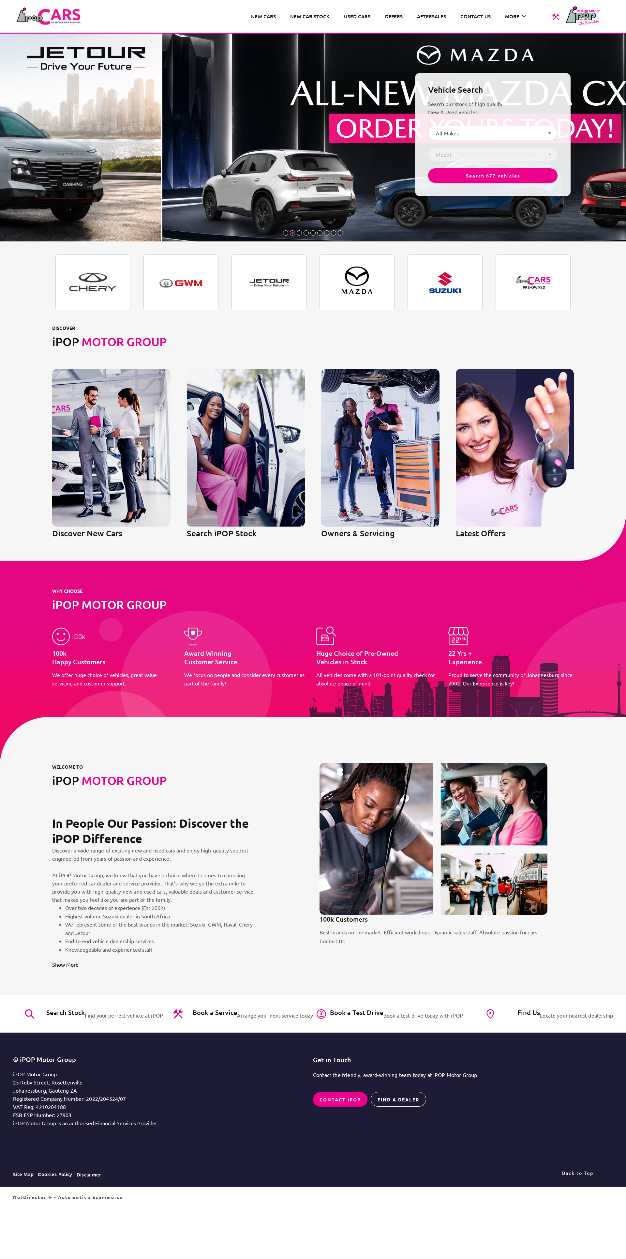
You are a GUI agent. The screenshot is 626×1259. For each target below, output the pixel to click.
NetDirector (30, 1197)
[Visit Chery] (93, 283)
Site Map (23, 1174)
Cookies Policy (55, 1174)
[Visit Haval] (181, 283)
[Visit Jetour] (269, 283)
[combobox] (493, 133)
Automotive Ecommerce (90, 1197)
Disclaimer (89, 1174)
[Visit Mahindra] (533, 283)
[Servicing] (556, 16)
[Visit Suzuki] (445, 283)
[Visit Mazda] (357, 283)
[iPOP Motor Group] (50, 16)
